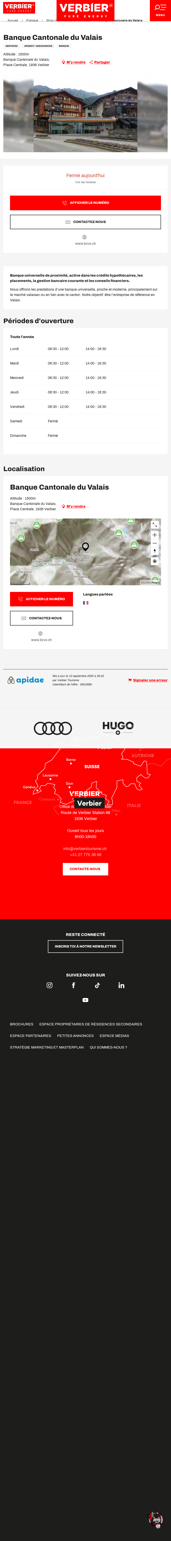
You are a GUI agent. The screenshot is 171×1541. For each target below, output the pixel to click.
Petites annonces (75, 1036)
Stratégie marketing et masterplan (47, 1047)
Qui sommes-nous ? (108, 1047)
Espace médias (114, 1036)
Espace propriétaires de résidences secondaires (90, 1024)
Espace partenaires (30, 1036)
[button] (86, 113)
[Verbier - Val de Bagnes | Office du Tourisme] (85, 10)
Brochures (21, 1024)
